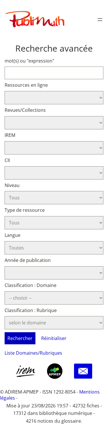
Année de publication (28, 260)
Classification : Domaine (30, 285)
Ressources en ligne (26, 85)
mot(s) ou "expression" (29, 61)
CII (7, 160)
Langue (12, 235)
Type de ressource (25, 210)
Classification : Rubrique (31, 310)
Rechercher (20, 338)
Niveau (12, 185)
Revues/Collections (25, 110)
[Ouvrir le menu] (99, 19)
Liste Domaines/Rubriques (33, 353)
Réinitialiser (54, 338)
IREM (10, 135)
